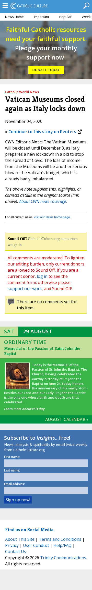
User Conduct (36, 545)
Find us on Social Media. (29, 530)
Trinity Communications (63, 557)
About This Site (19, 539)
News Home (14, 16)
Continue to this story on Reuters (42, 131)
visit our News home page (52, 217)
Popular (65, 16)
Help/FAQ (62, 545)
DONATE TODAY (46, 70)
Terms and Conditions (60, 539)
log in (42, 276)
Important (41, 16)
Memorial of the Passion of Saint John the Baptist (42, 351)
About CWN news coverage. (43, 201)
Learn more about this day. (24, 409)
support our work (25, 288)
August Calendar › (66, 419)
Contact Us (15, 551)
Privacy (12, 545)
